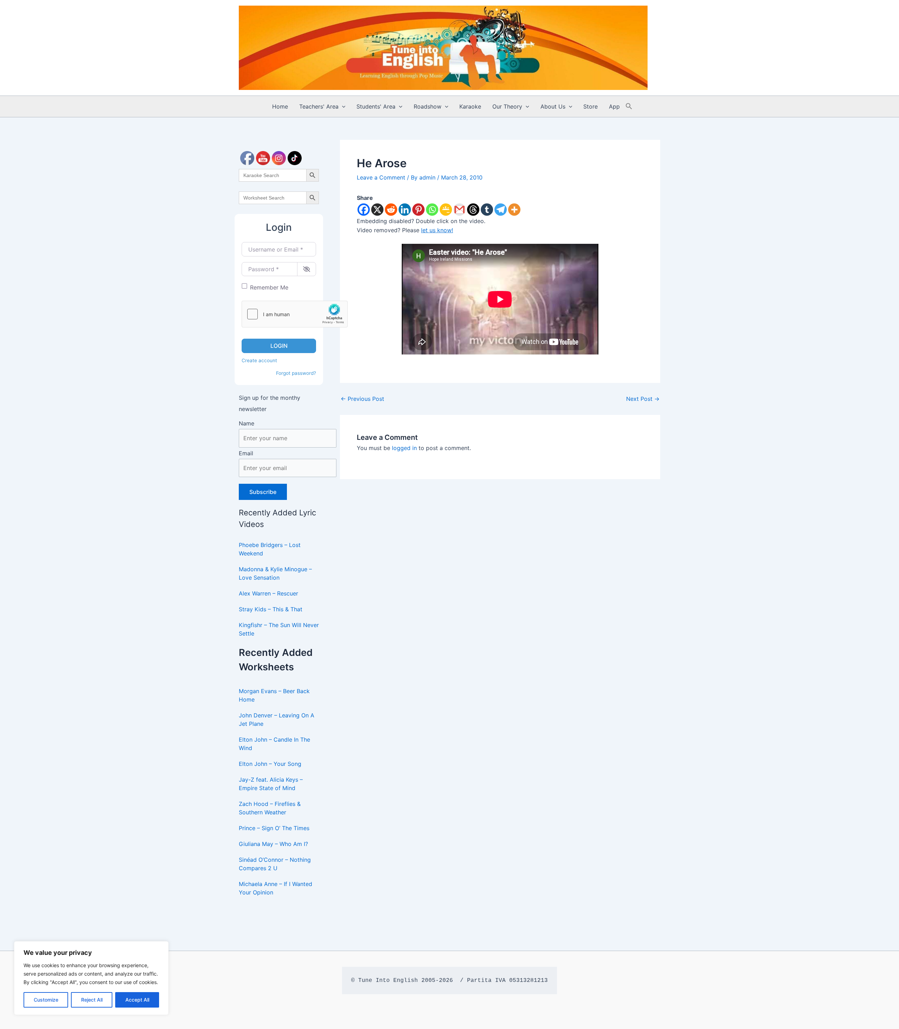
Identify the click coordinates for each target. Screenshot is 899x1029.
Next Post (643, 399)
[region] (91, 978)
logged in (404, 447)
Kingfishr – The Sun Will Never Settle (279, 629)
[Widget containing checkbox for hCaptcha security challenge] (295, 314)
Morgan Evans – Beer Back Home (274, 695)
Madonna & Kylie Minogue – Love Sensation (275, 573)
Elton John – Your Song (270, 763)
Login (279, 345)
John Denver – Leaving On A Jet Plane (276, 719)
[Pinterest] (418, 209)
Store (590, 106)
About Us (552, 106)
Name (246, 423)
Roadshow (427, 106)
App (614, 106)
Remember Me (269, 287)
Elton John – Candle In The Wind (274, 743)
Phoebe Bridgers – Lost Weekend (270, 549)
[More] (514, 209)
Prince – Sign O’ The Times (274, 828)
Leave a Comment (381, 177)
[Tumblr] (487, 209)
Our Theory (507, 106)
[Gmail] (459, 209)
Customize (46, 1000)
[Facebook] (363, 209)
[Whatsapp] (432, 209)
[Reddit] (391, 209)
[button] (342, 106)
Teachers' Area (319, 106)
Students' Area (375, 106)
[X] (377, 209)
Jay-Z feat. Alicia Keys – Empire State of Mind (271, 784)
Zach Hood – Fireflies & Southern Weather (270, 808)
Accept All (137, 1000)
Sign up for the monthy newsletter (269, 403)
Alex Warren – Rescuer (268, 593)
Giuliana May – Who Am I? (273, 843)
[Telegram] (500, 209)
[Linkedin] (405, 209)
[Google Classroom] (446, 209)
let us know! (437, 230)
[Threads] (473, 209)
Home (280, 106)
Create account (259, 360)
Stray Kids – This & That (270, 609)
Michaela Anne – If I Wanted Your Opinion (275, 888)
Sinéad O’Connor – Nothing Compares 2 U (275, 864)
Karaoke (470, 106)
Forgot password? (296, 373)
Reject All (92, 1000)
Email (246, 453)
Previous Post (362, 399)
